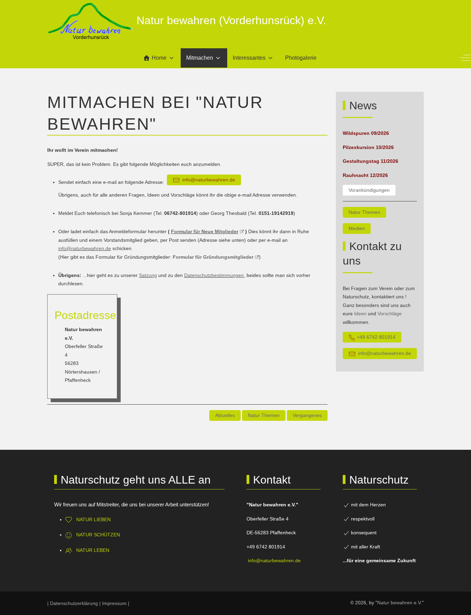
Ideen (360, 313)
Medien (357, 228)
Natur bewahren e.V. (399, 602)
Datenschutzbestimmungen (214, 275)
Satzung (148, 275)
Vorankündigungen (369, 190)
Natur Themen (264, 415)
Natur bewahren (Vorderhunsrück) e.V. (231, 20)
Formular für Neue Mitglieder (204, 231)
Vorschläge (390, 313)
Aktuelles (225, 415)
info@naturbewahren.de (84, 248)
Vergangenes (307, 415)
